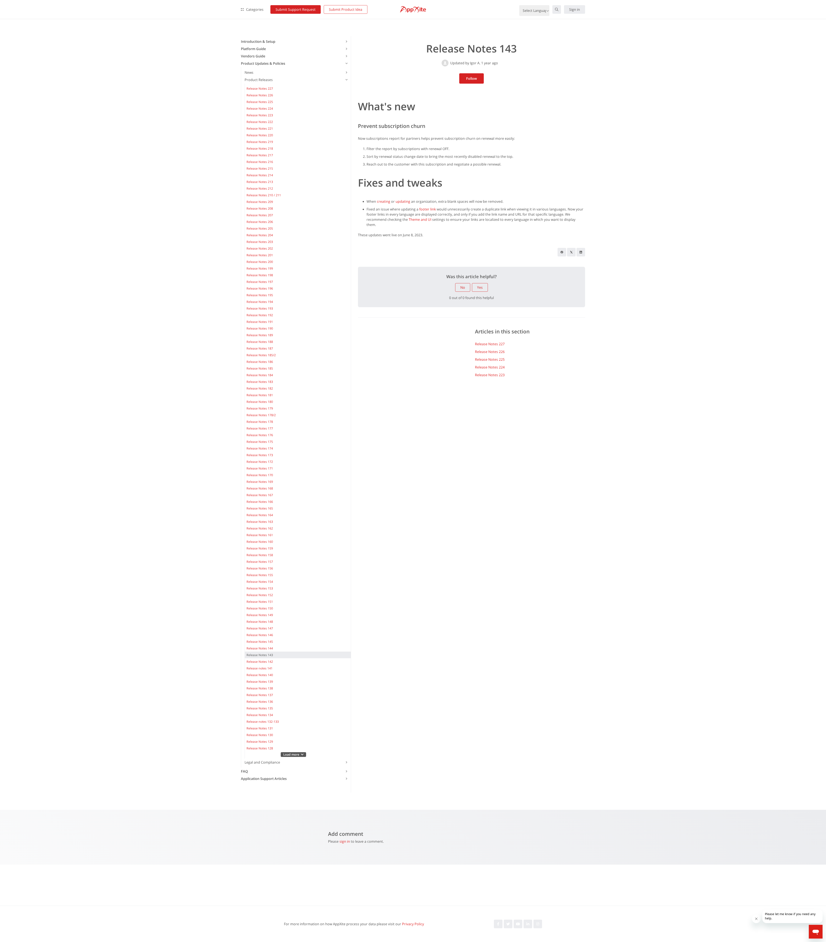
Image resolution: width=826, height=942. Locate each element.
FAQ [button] (244, 771)
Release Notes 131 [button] (260, 728)
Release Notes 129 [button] (260, 741)
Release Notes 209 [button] (260, 202)
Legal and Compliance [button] (262, 762)
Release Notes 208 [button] (260, 208)
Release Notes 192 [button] (260, 315)
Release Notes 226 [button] (260, 95)
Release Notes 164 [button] (260, 515)
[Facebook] (562, 252)
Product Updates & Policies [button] (263, 63)
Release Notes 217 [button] (260, 155)
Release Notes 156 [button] (260, 568)
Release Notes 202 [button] (260, 248)
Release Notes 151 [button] (260, 602)
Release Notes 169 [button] (260, 482)
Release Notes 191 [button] (260, 322)
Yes (480, 287)
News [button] (249, 72)
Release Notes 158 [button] (260, 555)
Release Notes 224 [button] (260, 108)
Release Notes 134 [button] (260, 715)
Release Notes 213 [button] (260, 182)
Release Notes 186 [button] (260, 362)
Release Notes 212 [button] (260, 188)
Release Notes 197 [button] (260, 282)
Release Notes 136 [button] (260, 702)
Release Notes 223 (490, 375)
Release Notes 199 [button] (260, 268)
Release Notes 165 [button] (260, 508)
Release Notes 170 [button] (260, 475)
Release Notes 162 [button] (260, 528)
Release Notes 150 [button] (260, 608)
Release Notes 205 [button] (260, 228)
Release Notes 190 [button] (260, 328)
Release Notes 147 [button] (260, 628)
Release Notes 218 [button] (260, 148)
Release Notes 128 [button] (260, 748)
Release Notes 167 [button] (260, 495)
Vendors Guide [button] (253, 56)
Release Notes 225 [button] (260, 102)
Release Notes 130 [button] (260, 735)
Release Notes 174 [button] (260, 448)
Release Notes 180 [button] (260, 402)
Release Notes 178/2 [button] (261, 415)
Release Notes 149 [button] (260, 615)
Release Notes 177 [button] (260, 428)
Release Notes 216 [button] (260, 162)
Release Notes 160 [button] (260, 542)
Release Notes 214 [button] (260, 175)
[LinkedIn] (580, 252)
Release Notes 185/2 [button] (261, 355)
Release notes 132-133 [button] (263, 722)
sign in (344, 841)
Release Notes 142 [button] (260, 662)
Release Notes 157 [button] (260, 562)
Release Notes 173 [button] (260, 455)
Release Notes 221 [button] (260, 128)
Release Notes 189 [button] (260, 335)
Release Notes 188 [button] (260, 342)
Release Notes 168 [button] (260, 488)
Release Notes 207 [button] (260, 215)
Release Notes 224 (490, 367)
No (462, 287)
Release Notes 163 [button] (260, 522)
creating (383, 201)
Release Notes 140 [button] (260, 675)
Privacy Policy (413, 924)
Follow (471, 78)
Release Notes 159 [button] (260, 548)
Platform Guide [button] (253, 48)
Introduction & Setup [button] (258, 41)
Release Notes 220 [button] (260, 135)
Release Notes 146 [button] (260, 635)
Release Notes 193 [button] (260, 308)
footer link (427, 209)
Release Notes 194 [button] (260, 302)
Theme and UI (420, 219)
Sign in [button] (574, 9)
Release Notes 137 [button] (260, 695)
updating (403, 201)
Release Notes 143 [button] (260, 655)
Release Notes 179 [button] (260, 408)
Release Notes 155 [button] (260, 575)
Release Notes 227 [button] (260, 88)
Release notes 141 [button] (260, 668)
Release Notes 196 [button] (260, 288)
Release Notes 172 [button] (260, 462)
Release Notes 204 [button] (260, 235)
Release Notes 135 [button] (260, 708)
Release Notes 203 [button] (260, 242)
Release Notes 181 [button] (260, 395)
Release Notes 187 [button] (260, 348)
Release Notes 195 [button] (260, 295)
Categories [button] (254, 9)
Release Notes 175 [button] (260, 442)
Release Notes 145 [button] (260, 642)
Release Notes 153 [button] (260, 588)
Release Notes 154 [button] (260, 582)
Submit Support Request (296, 9)
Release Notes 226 (490, 351)
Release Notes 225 (490, 359)
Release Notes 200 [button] (260, 262)
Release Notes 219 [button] (260, 142)
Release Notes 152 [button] (260, 595)
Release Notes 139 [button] (260, 682)
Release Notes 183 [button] (260, 382)
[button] (556, 9)
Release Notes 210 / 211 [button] (264, 195)
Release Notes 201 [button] (260, 255)
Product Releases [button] (259, 79)
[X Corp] (571, 252)
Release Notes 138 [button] (260, 688)
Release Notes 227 (490, 344)
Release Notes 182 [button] (260, 388)
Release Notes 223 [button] (260, 115)
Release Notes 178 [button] (260, 422)
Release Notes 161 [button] (260, 535)
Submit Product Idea (345, 9)
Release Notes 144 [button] (260, 648)
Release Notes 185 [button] (260, 368)
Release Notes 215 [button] (260, 168)
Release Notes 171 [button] (260, 468)
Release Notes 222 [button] (260, 122)
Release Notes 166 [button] (260, 502)
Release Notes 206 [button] (260, 222)
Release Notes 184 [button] (260, 375)
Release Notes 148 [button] (260, 622)
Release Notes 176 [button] (260, 435)
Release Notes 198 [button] (260, 275)
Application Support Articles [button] (264, 778)
